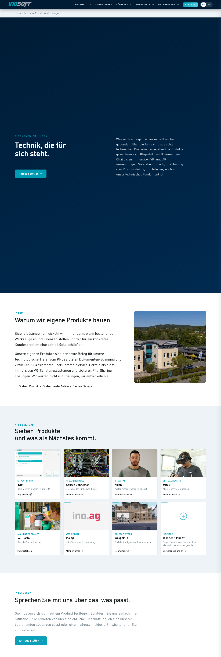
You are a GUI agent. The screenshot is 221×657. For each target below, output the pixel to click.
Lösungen (122, 4)
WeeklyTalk (143, 4)
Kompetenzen (103, 4)
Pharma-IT (81, 4)
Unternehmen (166, 4)
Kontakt (190, 4)
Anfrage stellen (29, 173)
